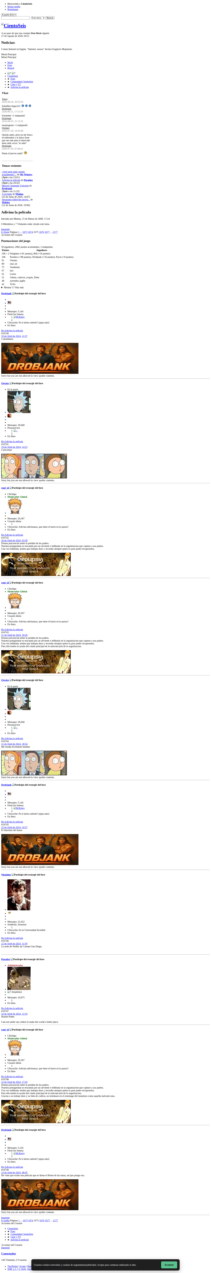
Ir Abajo (5, 232)
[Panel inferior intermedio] (13, 73)
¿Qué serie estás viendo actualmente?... (13, 173)
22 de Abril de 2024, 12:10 (14, 1042)
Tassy (4, 99)
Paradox (28, 180)
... (21, 232)
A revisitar (7, 194)
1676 (41, 232)
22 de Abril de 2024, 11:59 (14, 943)
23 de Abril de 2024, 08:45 (14, 1201)
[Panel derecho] (9, 73)
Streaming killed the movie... (16, 199)
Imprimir (5, 229)
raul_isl (5, 488)
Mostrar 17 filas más (14, 287)
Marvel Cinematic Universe (15, 185)
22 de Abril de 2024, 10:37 (14, 827)
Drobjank (6, 108)
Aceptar (169, 1265)
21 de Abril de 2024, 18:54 (14, 744)
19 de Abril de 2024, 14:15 (14, 447)
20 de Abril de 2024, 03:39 (14, 540)
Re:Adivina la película (12, 330)
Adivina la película (11, 180)
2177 (55, 232)
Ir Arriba (5, 1249)
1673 (24, 232)
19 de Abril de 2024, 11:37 (14, 336)
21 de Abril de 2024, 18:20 (14, 635)
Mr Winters (26, 174)
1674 (30, 232)
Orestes (5, 128)
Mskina (19, 194)
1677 (47, 232)
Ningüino (6, 874)
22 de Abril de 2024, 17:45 (14, 1111)
